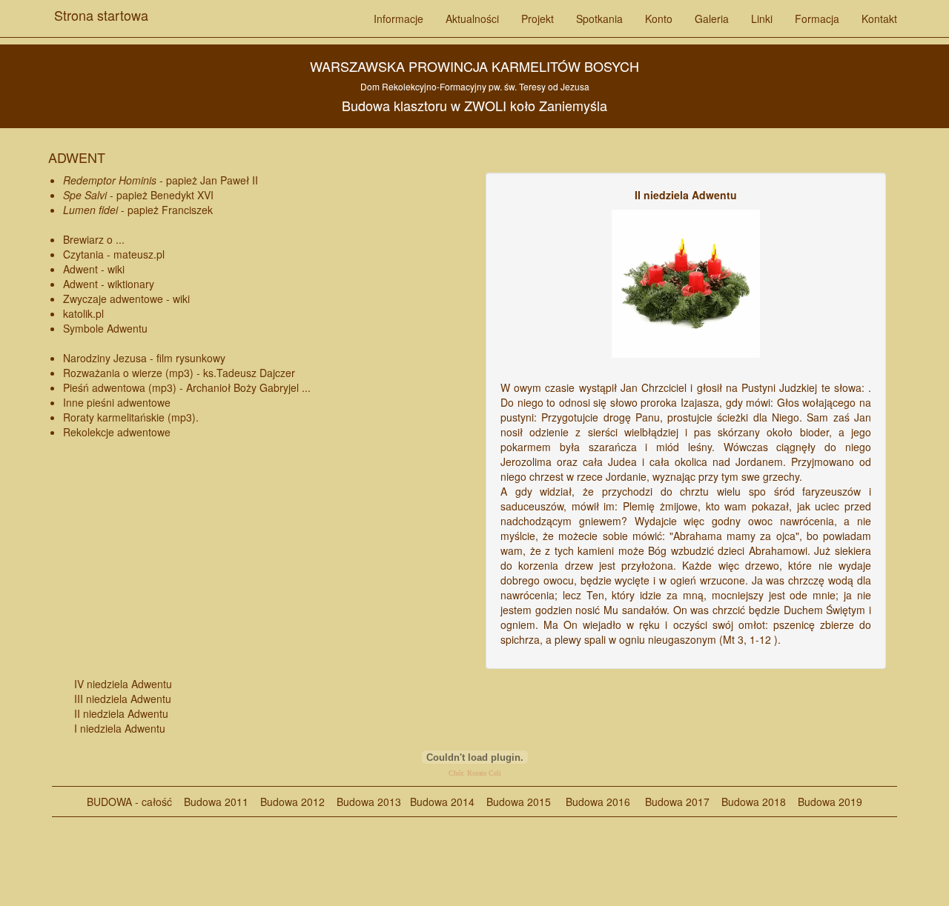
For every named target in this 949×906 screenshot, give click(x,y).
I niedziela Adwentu (119, 728)
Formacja (817, 18)
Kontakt (879, 18)
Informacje (398, 18)
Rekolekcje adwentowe (117, 431)
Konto (658, 18)
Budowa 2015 (512, 801)
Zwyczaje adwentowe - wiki (126, 298)
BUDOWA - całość (129, 801)
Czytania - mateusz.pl (114, 254)
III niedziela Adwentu (122, 698)
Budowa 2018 (748, 801)
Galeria (712, 18)
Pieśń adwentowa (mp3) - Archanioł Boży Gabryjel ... (187, 387)
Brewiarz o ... (94, 239)
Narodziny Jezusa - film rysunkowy (144, 357)
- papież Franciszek (138, 209)
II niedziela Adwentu (121, 713)
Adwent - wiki (94, 269)
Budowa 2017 (671, 801)
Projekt (537, 18)
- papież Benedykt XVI (138, 194)
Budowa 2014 (442, 801)
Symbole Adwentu (105, 328)
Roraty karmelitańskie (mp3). (131, 417)
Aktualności (472, 18)
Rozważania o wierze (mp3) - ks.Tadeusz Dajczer (179, 372)
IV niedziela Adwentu (123, 683)
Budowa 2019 (824, 801)
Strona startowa (101, 10)
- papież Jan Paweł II (160, 180)
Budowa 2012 (292, 801)
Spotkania (599, 18)
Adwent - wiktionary (108, 283)
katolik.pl (83, 313)
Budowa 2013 (369, 801)
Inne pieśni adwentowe (117, 402)
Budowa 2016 (592, 801)
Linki (762, 18)
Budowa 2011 (216, 801)
